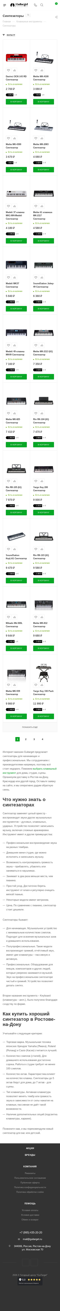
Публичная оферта (30, 1182)
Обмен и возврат (30, 1219)
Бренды (30, 1155)
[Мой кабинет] (48, 5)
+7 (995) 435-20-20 (31, 1232)
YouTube (34, 1262)
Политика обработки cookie (30, 1192)
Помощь (30, 1203)
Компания (30, 1166)
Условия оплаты (30, 1210)
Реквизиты (30, 1173)
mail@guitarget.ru (32, 1239)
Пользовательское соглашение (30, 1178)
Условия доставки (30, 1215)
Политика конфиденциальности (30, 1187)
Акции (30, 1148)
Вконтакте (25, 1262)
